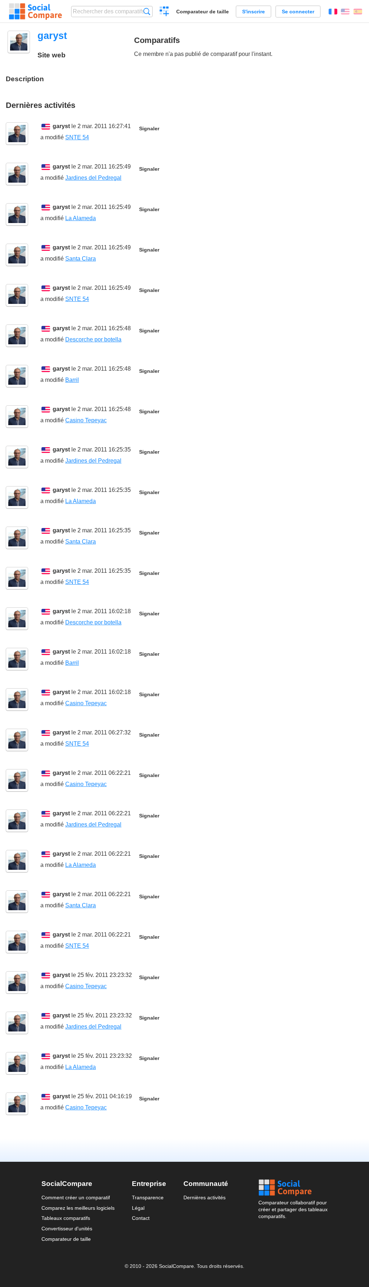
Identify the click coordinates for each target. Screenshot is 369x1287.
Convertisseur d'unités (66, 1228)
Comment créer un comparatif (75, 1197)
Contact (141, 1218)
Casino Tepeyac (86, 420)
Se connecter (298, 11)
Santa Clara (80, 259)
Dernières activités (204, 1197)
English (345, 11)
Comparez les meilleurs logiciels (78, 1208)
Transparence (148, 1197)
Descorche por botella (93, 339)
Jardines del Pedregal (93, 178)
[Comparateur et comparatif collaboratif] (35, 11)
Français (333, 11)
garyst (61, 126)
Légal (138, 1208)
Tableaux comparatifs (65, 1218)
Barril (72, 380)
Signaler (149, 128)
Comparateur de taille (202, 11)
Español (358, 11)
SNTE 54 (77, 137)
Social (293, 1187)
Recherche (146, 11)
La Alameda (80, 218)
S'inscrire (253, 11)
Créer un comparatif (164, 12)
